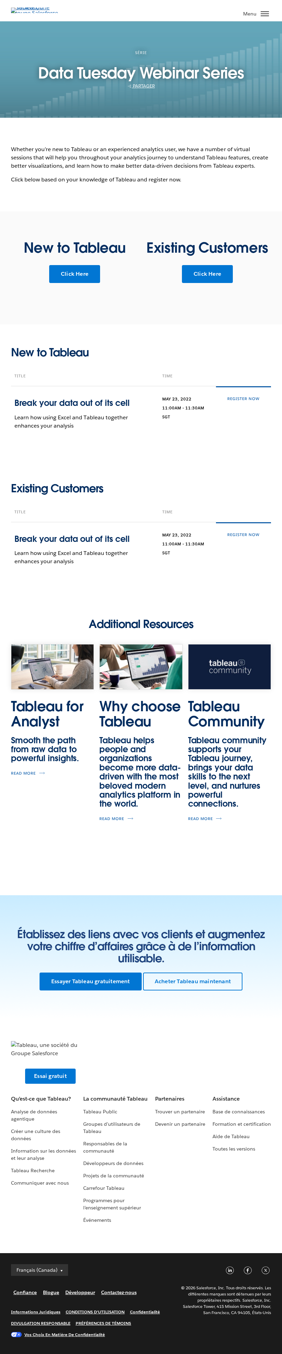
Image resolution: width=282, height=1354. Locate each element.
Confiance (25, 1292)
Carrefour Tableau (103, 1188)
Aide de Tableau (231, 1136)
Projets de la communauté (113, 1176)
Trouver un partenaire (180, 1112)
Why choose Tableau (140, 714)
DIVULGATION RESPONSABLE (40, 1323)
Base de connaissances (239, 1112)
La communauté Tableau (115, 1098)
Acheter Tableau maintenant (193, 981)
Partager (143, 86)
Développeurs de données (113, 1163)
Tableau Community (226, 714)
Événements (97, 1220)
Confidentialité (145, 1312)
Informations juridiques (36, 1312)
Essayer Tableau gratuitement (90, 981)
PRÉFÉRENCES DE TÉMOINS (103, 1323)
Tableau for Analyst (47, 714)
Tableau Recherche (33, 1170)
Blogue (51, 1292)
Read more (23, 773)
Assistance (226, 1098)
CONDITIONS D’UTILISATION (95, 1312)
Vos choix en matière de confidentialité (64, 1334)
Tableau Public (100, 1112)
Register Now (243, 398)
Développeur (80, 1292)
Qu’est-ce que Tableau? (41, 1098)
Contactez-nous (119, 1292)
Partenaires (169, 1098)
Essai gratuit (50, 1076)
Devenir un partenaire (180, 1124)
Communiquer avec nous (40, 1183)
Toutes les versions (234, 1149)
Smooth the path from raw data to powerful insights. (45, 749)
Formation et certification (242, 1124)
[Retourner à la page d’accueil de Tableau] (35, 13)
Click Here (74, 273)
